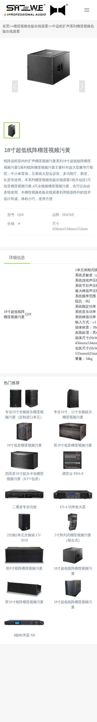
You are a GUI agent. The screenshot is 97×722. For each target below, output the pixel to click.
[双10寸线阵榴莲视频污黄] (24, 588)
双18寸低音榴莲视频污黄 (73, 445)
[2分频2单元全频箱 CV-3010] (24, 521)
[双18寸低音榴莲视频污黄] (72, 431)
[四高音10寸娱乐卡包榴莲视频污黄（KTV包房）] (24, 460)
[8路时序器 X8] (24, 621)
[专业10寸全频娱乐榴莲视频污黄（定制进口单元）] (24, 398)
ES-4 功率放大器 (73, 507)
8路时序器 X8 (24, 635)
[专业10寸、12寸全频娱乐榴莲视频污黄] (72, 398)
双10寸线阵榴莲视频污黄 (24, 602)
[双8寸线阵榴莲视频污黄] (24, 555)
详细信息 (17, 257)
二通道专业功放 (24, 507)
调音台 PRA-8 (72, 474)
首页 (5, 26)
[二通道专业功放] (24, 493)
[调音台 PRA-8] (72, 460)
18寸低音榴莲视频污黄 (24, 445)
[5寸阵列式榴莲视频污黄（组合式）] (72, 521)
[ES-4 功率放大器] (72, 493)
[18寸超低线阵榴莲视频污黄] (72, 555)
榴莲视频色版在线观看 (30, 26)
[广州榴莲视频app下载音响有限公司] (36, 10)
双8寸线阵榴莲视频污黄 (24, 568)
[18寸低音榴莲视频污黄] (24, 431)
